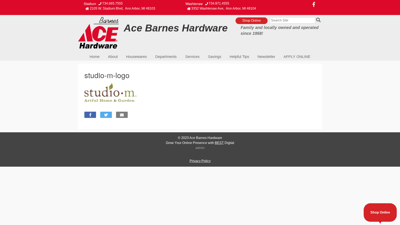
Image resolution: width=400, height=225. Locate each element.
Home (95, 57)
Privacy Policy (200, 161)
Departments (166, 57)
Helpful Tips (239, 57)
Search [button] (319, 20)
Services (192, 57)
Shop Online (251, 20)
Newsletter (266, 57)
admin (200, 148)
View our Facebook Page (313, 4)
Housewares (136, 57)
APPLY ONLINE (297, 57)
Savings (214, 57)
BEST (219, 143)
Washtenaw (194, 3)
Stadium (90, 3)
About (113, 57)
